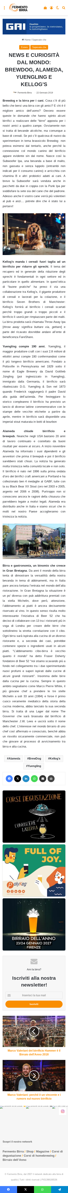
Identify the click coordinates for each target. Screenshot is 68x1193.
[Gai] (34, 26)
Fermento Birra (25, 93)
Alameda (14, 758)
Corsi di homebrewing (39, 1155)
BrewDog (35, 758)
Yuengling (34, 766)
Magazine (42, 1151)
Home (27, 39)
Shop (29, 1151)
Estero (24, 47)
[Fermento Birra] (18, 7)
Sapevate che (39, 39)
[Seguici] (63, 1111)
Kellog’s (55, 758)
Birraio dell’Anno (14, 1160)
